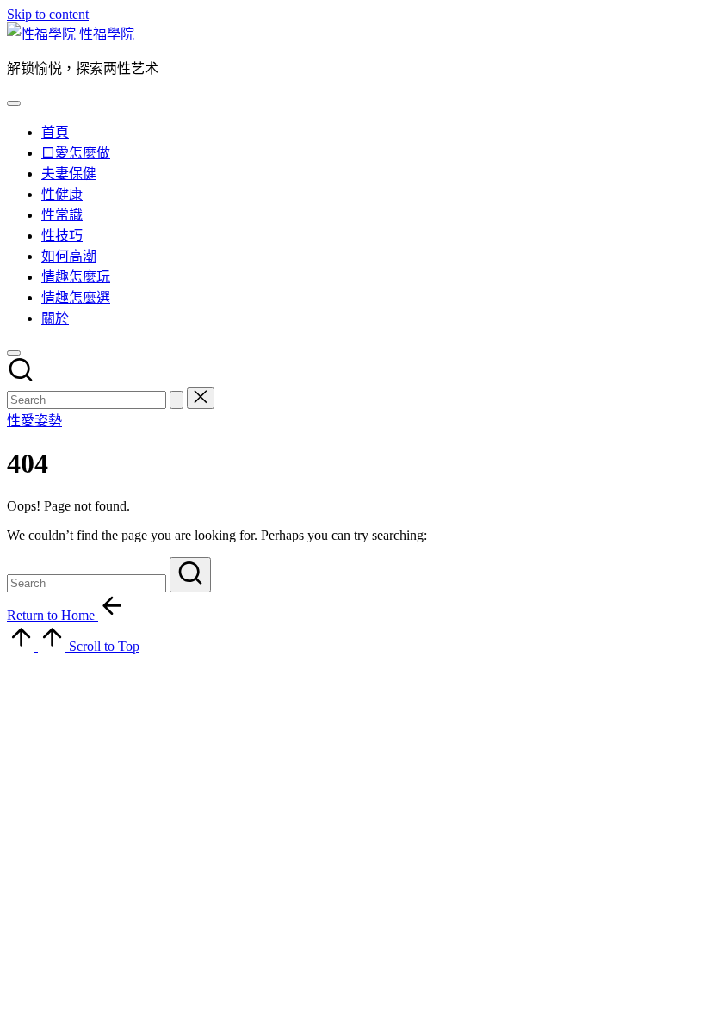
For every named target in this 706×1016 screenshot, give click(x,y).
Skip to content (48, 14)
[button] (176, 400)
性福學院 (106, 34)
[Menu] (14, 103)
